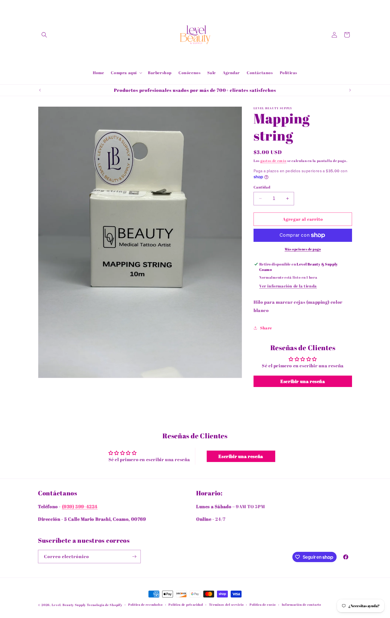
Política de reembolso (145, 604)
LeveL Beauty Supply (69, 605)
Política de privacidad (185, 604)
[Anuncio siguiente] (350, 90)
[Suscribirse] (134, 556)
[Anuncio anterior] (40, 90)
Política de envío (263, 604)
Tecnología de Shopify (104, 605)
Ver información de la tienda (288, 286)
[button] (44, 35)
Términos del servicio (226, 604)
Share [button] (266, 328)
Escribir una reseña (302, 381)
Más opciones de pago (303, 249)
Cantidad (262, 187)
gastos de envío (273, 160)
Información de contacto (301, 604)
